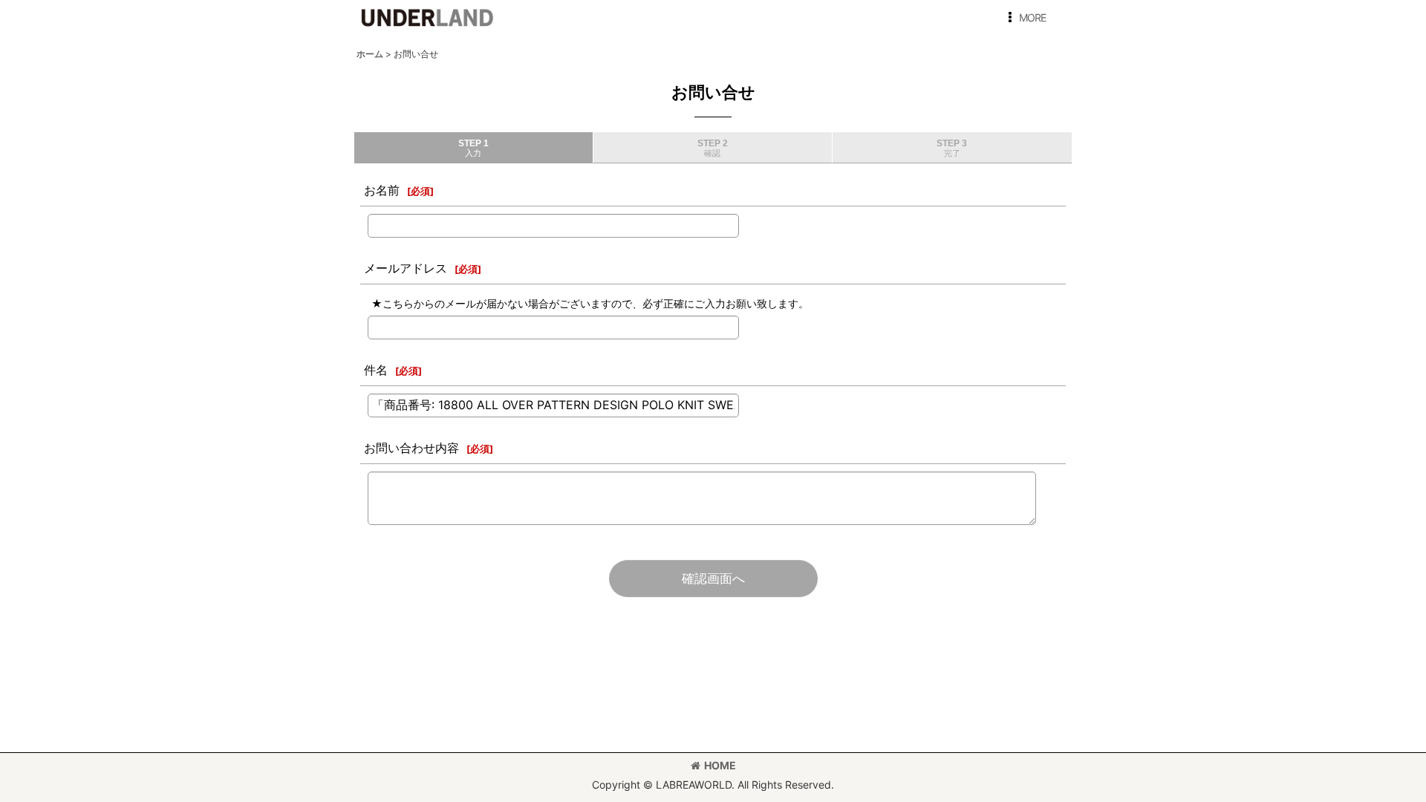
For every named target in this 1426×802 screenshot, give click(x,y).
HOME (720, 765)
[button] (1024, 17)
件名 (376, 369)
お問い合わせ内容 (411, 447)
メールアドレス (405, 268)
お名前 (382, 190)
